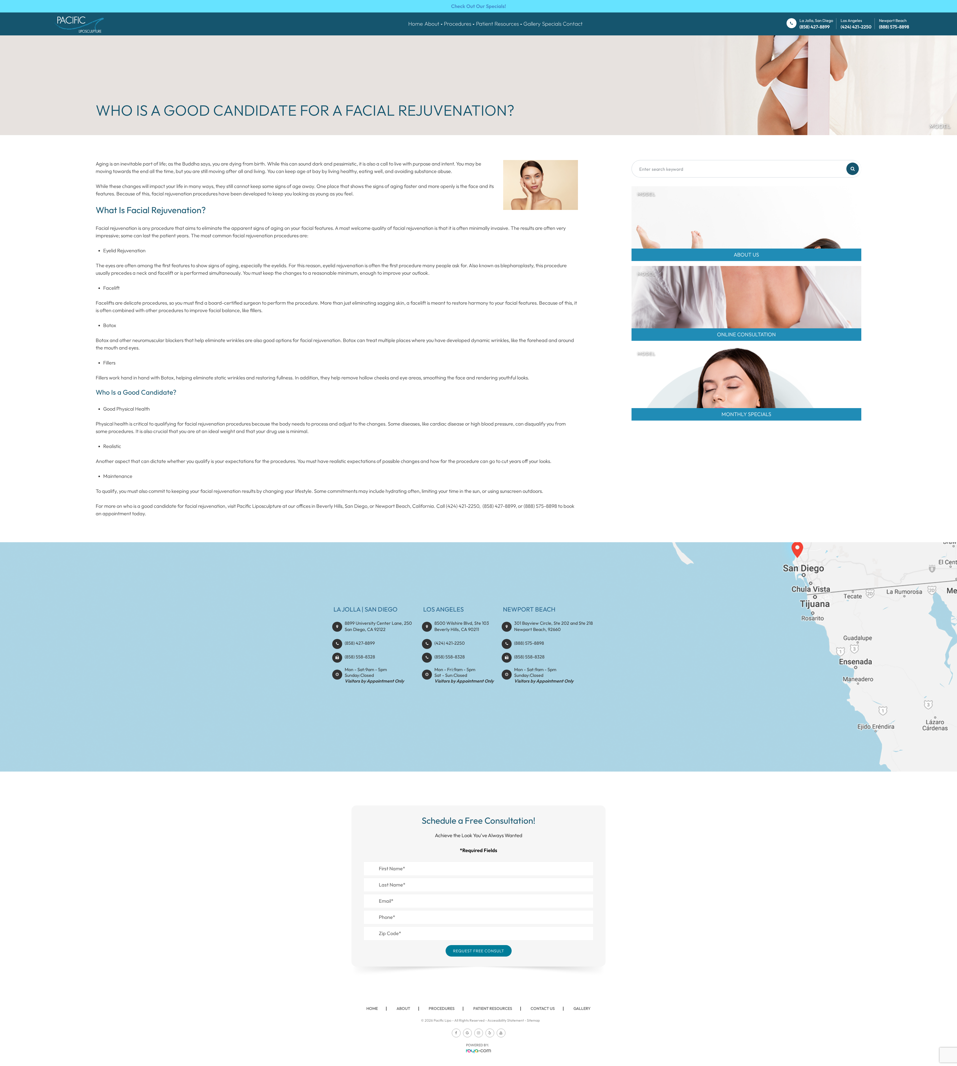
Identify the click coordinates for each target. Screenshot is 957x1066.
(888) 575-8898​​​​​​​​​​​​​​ (529, 643)
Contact (573, 23)
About (403, 1008)
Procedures (442, 1008)
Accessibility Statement (505, 1020)
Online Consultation (746, 334)
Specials (551, 23)
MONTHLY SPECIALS (746, 414)
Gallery (532, 23)
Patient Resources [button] (497, 23)
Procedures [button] (457, 23)
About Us (746, 254)
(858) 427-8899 (360, 643)
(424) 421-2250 (449, 643)
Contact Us (543, 1008)
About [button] (431, 23)
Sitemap (533, 1020)
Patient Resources (492, 1008)
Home (415, 23)
